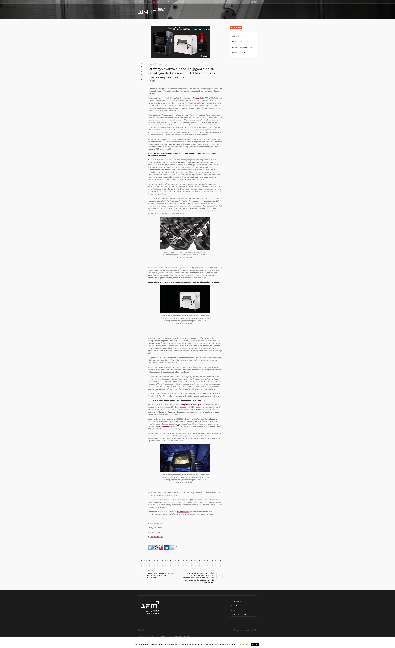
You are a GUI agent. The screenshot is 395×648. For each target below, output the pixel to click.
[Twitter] (255, 1)
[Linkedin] (252, 1)
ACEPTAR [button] (255, 645)
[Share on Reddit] (155, 547)
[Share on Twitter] (150, 547)
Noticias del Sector (241, 42)
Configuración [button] (243, 644)
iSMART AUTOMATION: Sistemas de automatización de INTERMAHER (161, 575)
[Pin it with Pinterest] (161, 547)
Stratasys (196, 98)
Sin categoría (238, 36)
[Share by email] (171, 547)
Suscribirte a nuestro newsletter (245, 630)
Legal (233, 610)
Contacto (234, 606)
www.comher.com (156, 537)
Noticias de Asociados (155, 64)
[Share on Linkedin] (166, 547)
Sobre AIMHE (236, 602)
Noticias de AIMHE (239, 53)
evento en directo (183, 512)
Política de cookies (238, 614)
